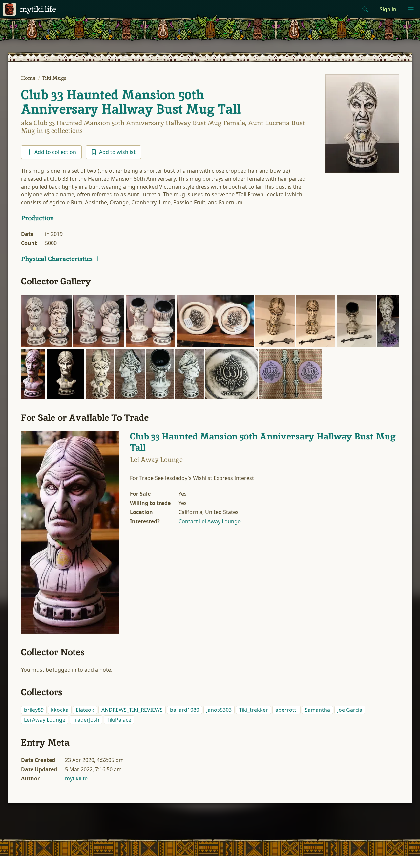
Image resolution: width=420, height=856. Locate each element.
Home (29, 78)
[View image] (362, 123)
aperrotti (286, 709)
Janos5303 (219, 709)
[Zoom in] (46, 321)
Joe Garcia (349, 709)
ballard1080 (184, 709)
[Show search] (365, 9)
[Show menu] (410, 9)
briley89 (34, 709)
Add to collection (55, 152)
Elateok (85, 709)
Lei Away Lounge (44, 719)
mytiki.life (38, 9)
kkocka (60, 709)
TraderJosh (86, 719)
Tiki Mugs (54, 78)
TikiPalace (119, 719)
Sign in (388, 9)
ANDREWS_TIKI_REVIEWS (132, 709)
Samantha (317, 709)
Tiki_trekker (253, 709)
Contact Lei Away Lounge (209, 521)
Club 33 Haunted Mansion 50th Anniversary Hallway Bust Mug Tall (131, 102)
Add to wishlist (117, 152)
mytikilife (76, 778)
